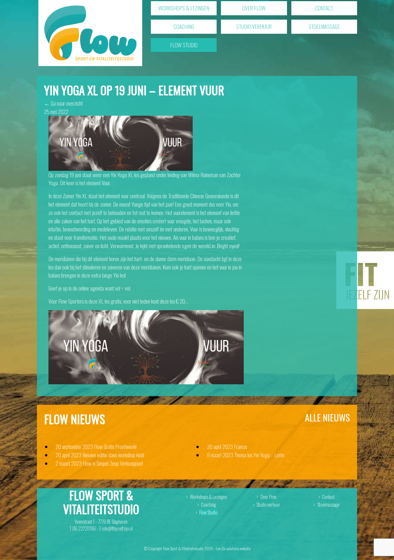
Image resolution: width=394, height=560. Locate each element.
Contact (324, 8)
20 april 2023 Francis (227, 446)
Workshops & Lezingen (183, 8)
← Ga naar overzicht (63, 103)
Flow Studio (184, 45)
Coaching (184, 26)
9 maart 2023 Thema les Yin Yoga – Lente (246, 455)
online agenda (91, 288)
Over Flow (254, 8)
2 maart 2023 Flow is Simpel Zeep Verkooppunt (99, 463)
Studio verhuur (254, 26)
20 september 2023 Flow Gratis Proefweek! (96, 446)
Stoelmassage (324, 26)
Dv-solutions (230, 548)
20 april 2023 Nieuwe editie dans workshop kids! (100, 455)
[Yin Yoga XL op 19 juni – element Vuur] (120, 142)
